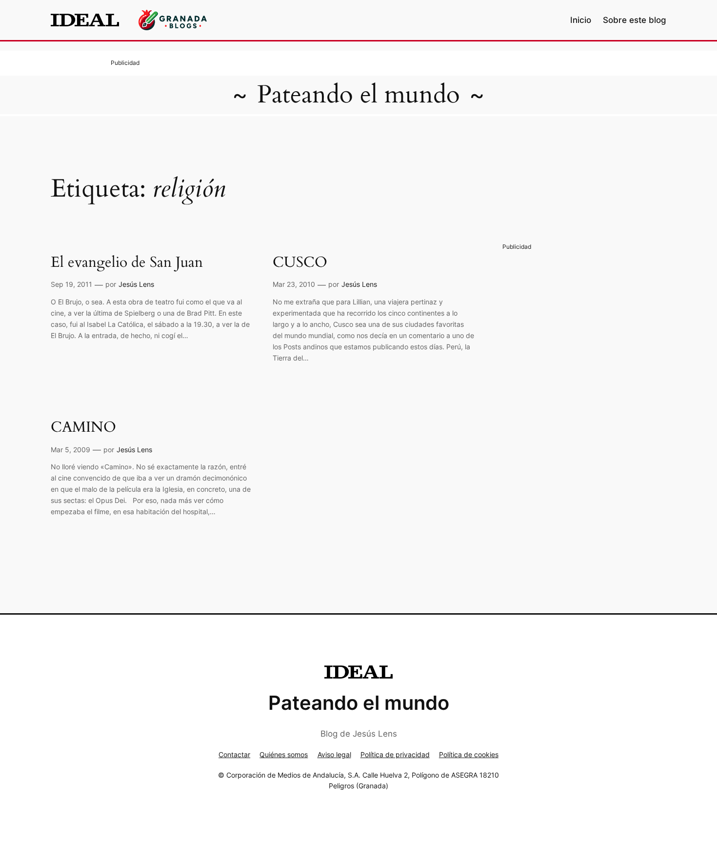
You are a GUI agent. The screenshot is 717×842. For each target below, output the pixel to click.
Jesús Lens (136, 284)
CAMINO (83, 428)
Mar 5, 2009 (70, 449)
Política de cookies (468, 754)
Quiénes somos (283, 754)
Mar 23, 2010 (294, 284)
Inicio (580, 20)
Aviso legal (334, 754)
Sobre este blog (634, 20)
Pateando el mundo (358, 95)
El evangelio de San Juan (127, 263)
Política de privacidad (395, 754)
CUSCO (300, 263)
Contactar (234, 754)
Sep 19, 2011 (71, 284)
